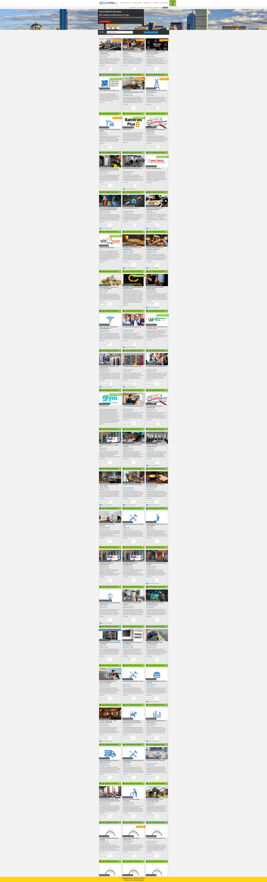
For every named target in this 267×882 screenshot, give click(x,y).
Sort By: (102, 32)
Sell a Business (147, 2)
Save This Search (105, 21)
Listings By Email (132, 7)
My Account (165, 7)
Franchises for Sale (137, 2)
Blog (160, 7)
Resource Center (148, 7)
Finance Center (140, 7)
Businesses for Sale (125, 2)
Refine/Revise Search (150, 32)
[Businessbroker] (108, 3)
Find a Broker (156, 2)
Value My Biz (155, 7)
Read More (102, 65)
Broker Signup (164, 2)
